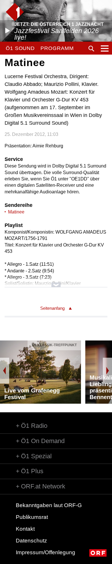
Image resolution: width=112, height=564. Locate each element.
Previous (4, 371)
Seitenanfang (52, 308)
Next (107, 371)
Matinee (16, 211)
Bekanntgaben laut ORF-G (49, 505)
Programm (57, 48)
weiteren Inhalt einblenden (56, 282)
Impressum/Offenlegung (45, 552)
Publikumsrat (32, 517)
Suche (91, 48)
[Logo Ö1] (15, 12)
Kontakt (25, 529)
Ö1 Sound (20, 48)
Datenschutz (31, 541)
